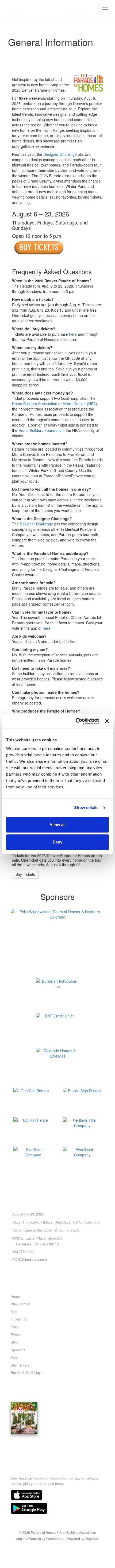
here (73, 334)
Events (16, 1334)
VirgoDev (91, 1538)
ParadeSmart (55, 1538)
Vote (14, 1357)
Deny (57, 842)
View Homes (20, 1303)
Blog (14, 1342)
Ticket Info (19, 1319)
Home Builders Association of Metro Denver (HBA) (54, 403)
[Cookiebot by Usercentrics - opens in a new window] (75, 721)
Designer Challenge (60, 154)
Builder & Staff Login (27, 1372)
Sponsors (18, 1349)
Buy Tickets (25, 874)
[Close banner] (107, 721)
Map (14, 1311)
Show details (86, 807)
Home (15, 1296)
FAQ (14, 1326)
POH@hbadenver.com (29, 1259)
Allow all (57, 824)
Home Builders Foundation (41, 430)
